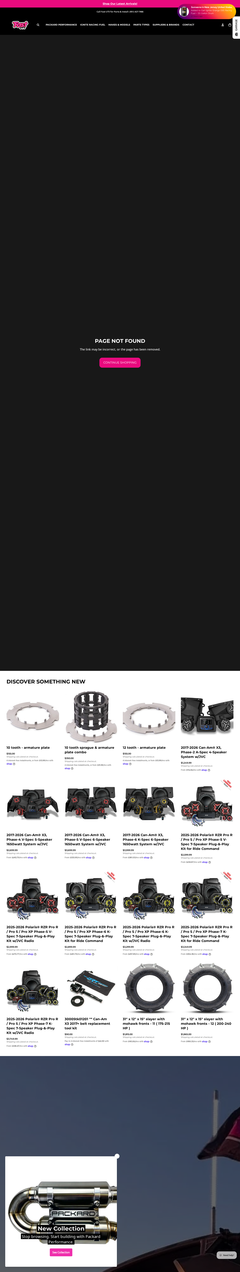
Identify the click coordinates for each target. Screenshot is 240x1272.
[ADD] (54, 738)
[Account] (222, 24)
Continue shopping (120, 362)
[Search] (38, 24)
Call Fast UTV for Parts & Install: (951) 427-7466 (120, 11)
